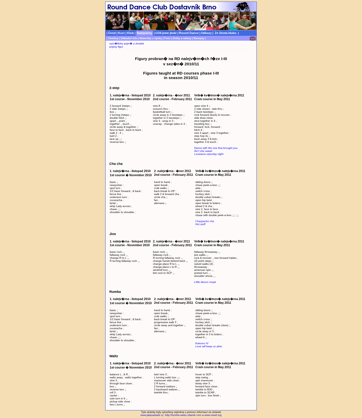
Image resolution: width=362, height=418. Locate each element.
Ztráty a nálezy (182, 38)
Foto (167, 38)
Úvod (112, 33)
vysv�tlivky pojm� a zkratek (126, 43)
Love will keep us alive (208, 346)
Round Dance (189, 33)
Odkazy (206, 33)
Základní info (128, 38)
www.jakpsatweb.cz (151, 414)
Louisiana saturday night (208, 153)
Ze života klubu (225, 33)
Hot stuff (200, 224)
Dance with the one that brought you (216, 147)
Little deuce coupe (205, 281)
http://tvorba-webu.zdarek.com (183, 414)
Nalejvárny (144, 33)
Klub (130, 33)
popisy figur (116, 46)
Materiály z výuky (151, 38)
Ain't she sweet (203, 150)
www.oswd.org (213, 414)
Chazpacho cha (204, 221)
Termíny (113, 38)
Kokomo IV (201, 343)
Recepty (199, 38)
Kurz (121, 33)
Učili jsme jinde (166, 33)
